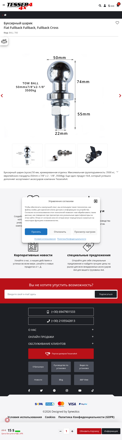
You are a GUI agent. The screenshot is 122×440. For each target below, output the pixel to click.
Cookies (50, 417)
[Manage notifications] (7, 420)
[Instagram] (67, 390)
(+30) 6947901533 (63, 312)
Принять (36, 231)
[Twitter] (41, 390)
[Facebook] (29, 390)
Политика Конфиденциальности (71, 239)
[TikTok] (93, 390)
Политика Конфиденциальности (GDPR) (86, 417)
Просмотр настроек (85, 231)
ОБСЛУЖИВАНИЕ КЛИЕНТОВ (47, 343)
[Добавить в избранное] (117, 22)
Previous (2, 96)
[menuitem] (100, 5)
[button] (95, 201)
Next (120, 96)
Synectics (73, 411)
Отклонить (60, 231)
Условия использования (45, 239)
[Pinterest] (54, 390)
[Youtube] (79, 390)
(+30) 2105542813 (63, 321)
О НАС (32, 330)
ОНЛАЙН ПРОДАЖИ (41, 337)
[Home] (5, 14)
